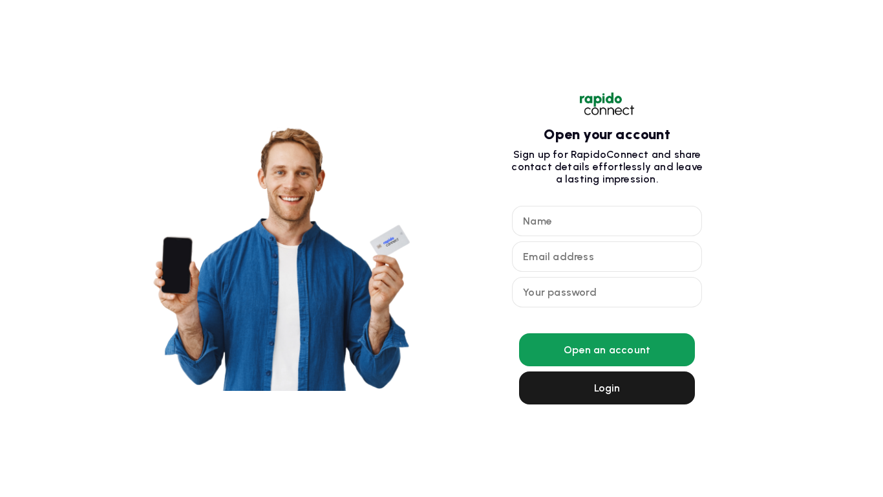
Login (607, 388)
